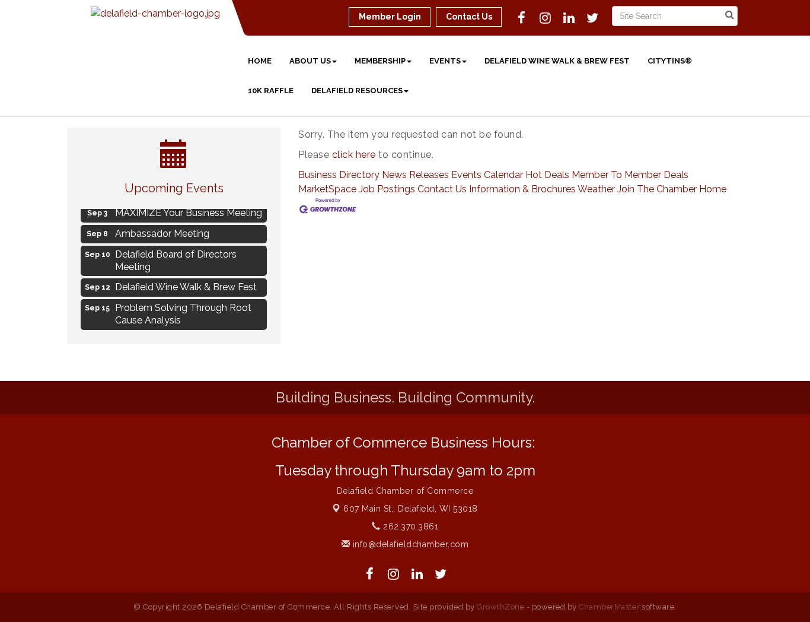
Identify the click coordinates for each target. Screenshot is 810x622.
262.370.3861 (409, 526)
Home (260, 60)
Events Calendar (487, 174)
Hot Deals (547, 174)
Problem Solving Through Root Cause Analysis (183, 312)
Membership (380, 60)
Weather (596, 189)
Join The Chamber (657, 189)
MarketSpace (327, 189)
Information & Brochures (522, 189)
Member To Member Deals (630, 174)
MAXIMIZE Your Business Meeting (188, 211)
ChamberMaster (609, 606)
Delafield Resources (357, 90)
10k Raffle (271, 90)
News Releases (415, 174)
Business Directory (339, 174)
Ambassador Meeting (162, 231)
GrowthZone (500, 606)
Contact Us (442, 189)
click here (354, 154)
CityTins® (670, 60)
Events (445, 60)
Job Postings (387, 189)
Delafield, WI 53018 (410, 508)
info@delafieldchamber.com (409, 544)
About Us (310, 60)
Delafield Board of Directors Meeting (176, 259)
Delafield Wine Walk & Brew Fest (557, 60)
